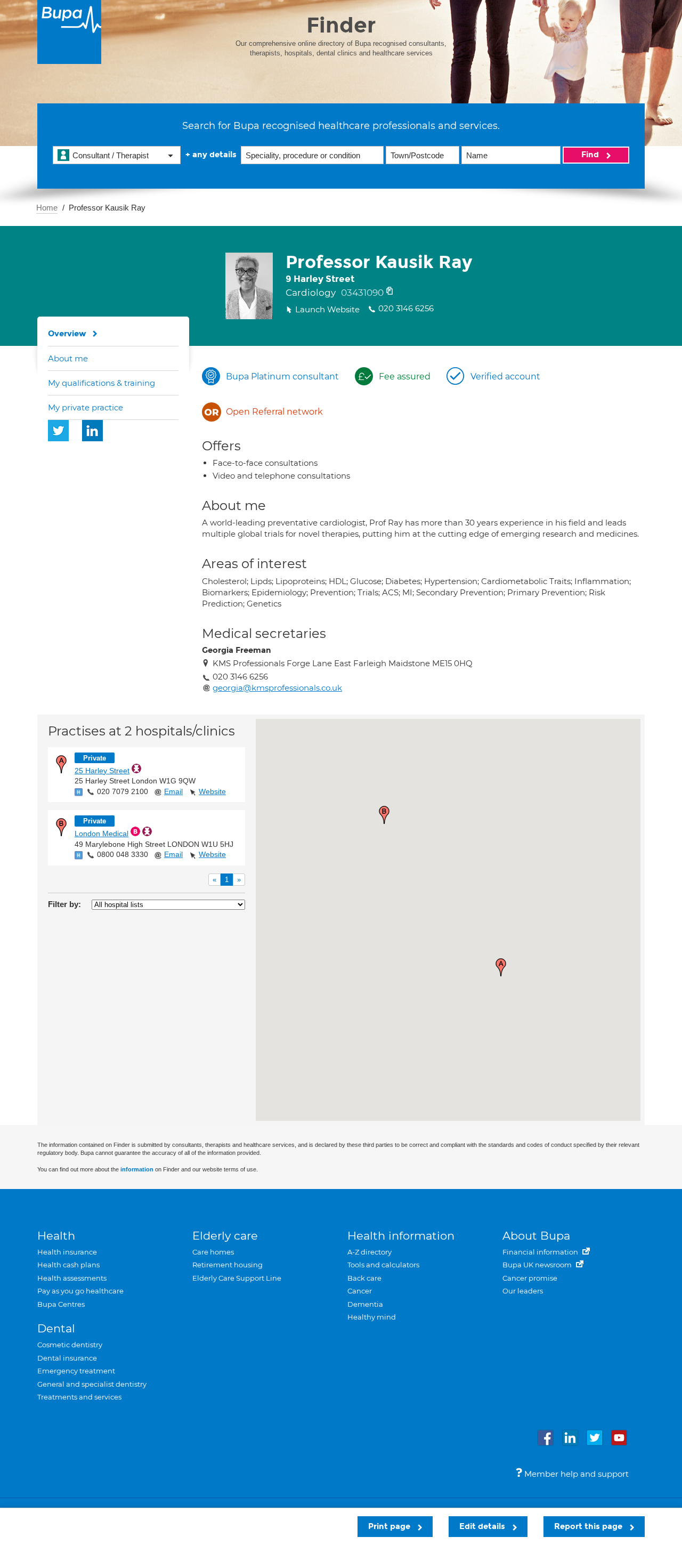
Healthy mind (371, 1317)
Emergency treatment (76, 1370)
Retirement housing (227, 1264)
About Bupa (536, 1235)
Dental (56, 1328)
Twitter (58, 430)
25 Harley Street (102, 770)
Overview (67, 333)
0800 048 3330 (122, 854)
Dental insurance (67, 1358)
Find (591, 154)
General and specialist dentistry (92, 1384)
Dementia (365, 1304)
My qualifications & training (101, 383)
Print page (390, 1526)
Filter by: (64, 904)
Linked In (92, 430)
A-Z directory (369, 1252)
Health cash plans (68, 1264)
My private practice (85, 407)
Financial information (541, 1252)
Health (56, 1235)
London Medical (101, 833)
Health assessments (72, 1278)
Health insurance (67, 1252)
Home (47, 207)
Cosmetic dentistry (69, 1344)
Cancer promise (529, 1278)
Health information (400, 1235)
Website (212, 791)
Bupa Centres (61, 1304)
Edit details (483, 1526)
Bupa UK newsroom (537, 1264)
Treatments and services (79, 1397)
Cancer (359, 1291)
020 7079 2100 (122, 791)
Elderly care (225, 1235)
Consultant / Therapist (110, 155)
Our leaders (522, 1291)
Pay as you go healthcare (80, 1291)
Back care (364, 1278)
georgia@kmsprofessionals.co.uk (277, 688)
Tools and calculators (383, 1264)
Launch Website (327, 309)
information (136, 1169)
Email (173, 791)
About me (68, 358)
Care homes (213, 1252)
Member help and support (575, 1474)
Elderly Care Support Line (236, 1278)
